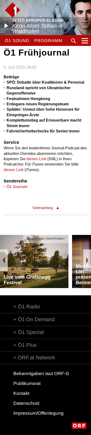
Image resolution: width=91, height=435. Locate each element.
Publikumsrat (27, 383)
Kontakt (21, 393)
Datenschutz (26, 403)
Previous (4, 260)
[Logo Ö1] (12, 10)
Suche (73, 40)
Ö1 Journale (17, 187)
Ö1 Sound (17, 40)
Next (87, 260)
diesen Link (36, 159)
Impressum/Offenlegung (38, 413)
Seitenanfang (42, 208)
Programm (48, 40)
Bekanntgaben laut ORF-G (41, 373)
